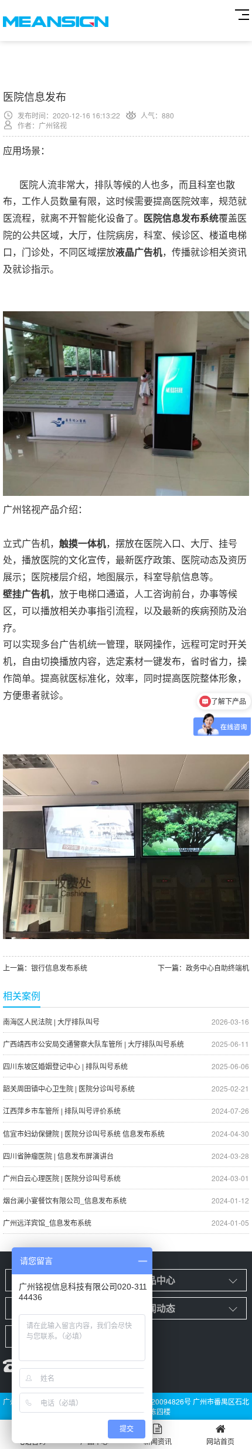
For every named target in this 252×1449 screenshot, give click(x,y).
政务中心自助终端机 (217, 967)
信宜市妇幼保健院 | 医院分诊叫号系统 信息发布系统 (126, 1133)
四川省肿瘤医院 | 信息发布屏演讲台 (126, 1156)
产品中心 (156, 1280)
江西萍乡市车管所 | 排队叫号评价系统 (126, 1110)
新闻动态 (156, 1308)
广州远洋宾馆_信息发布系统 (126, 1222)
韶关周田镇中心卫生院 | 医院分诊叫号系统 (126, 1088)
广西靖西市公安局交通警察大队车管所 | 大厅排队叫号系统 (126, 1044)
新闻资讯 (158, 1441)
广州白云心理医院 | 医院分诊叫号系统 (126, 1178)
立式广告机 (26, 543)
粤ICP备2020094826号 (154, 1401)
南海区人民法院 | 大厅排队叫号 (126, 1021)
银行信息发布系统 (59, 967)
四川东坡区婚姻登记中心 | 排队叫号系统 (126, 1066)
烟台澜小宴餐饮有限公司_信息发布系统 (126, 1200)
